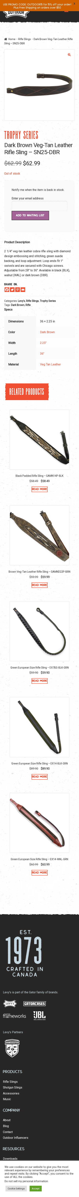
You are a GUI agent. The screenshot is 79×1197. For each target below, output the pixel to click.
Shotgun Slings (12, 1087)
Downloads (10, 1158)
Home (11, 39)
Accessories (11, 1093)
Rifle (28, 304)
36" (42, 353)
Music (7, 1099)
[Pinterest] (17, 289)
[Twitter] (12, 289)
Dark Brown (17, 304)
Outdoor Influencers (15, 1137)
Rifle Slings (24, 39)
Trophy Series (48, 300)
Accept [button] (36, 1188)
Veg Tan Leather (50, 364)
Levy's (21, 300)
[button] (69, 55)
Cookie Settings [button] (16, 1188)
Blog (6, 1126)
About (6, 1120)
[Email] (23, 289)
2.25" (43, 343)
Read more (39, 489)
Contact (8, 1132)
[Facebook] (7, 289)
